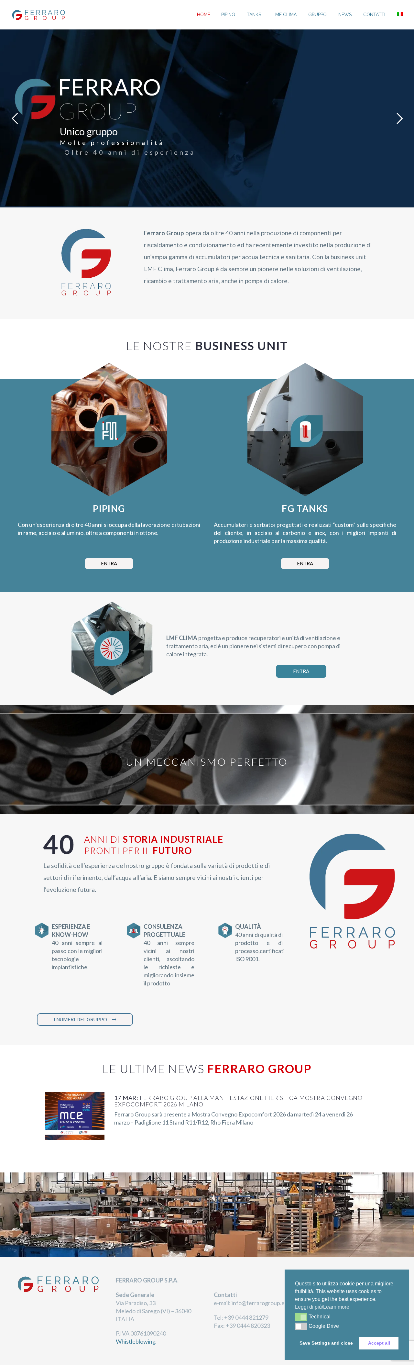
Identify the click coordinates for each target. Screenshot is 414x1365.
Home (203, 14)
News (345, 14)
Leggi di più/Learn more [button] (322, 1307)
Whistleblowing (136, 1341)
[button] (301, 1316)
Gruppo (317, 14)
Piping (228, 14)
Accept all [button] (379, 1343)
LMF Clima (285, 14)
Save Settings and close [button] (326, 1343)
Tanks (254, 14)
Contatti (374, 14)
